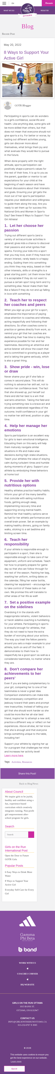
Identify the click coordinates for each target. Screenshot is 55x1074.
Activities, (16, 762)
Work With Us (27, 963)
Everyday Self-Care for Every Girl (19, 891)
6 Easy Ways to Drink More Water (18, 874)
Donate (49, 3)
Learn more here (13, 755)
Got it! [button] (14, 1069)
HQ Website (27, 984)
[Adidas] (27, 921)
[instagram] (24, 1039)
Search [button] (10, 834)
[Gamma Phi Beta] (27, 937)
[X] (30, 1039)
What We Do (9, 11)
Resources (27, 762)
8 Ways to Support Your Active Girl (16, 883)
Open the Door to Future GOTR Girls (17, 857)
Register (45, 11)
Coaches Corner (27, 974)
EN (13, 3)
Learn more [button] (16, 1061)
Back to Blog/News (28, 783)
